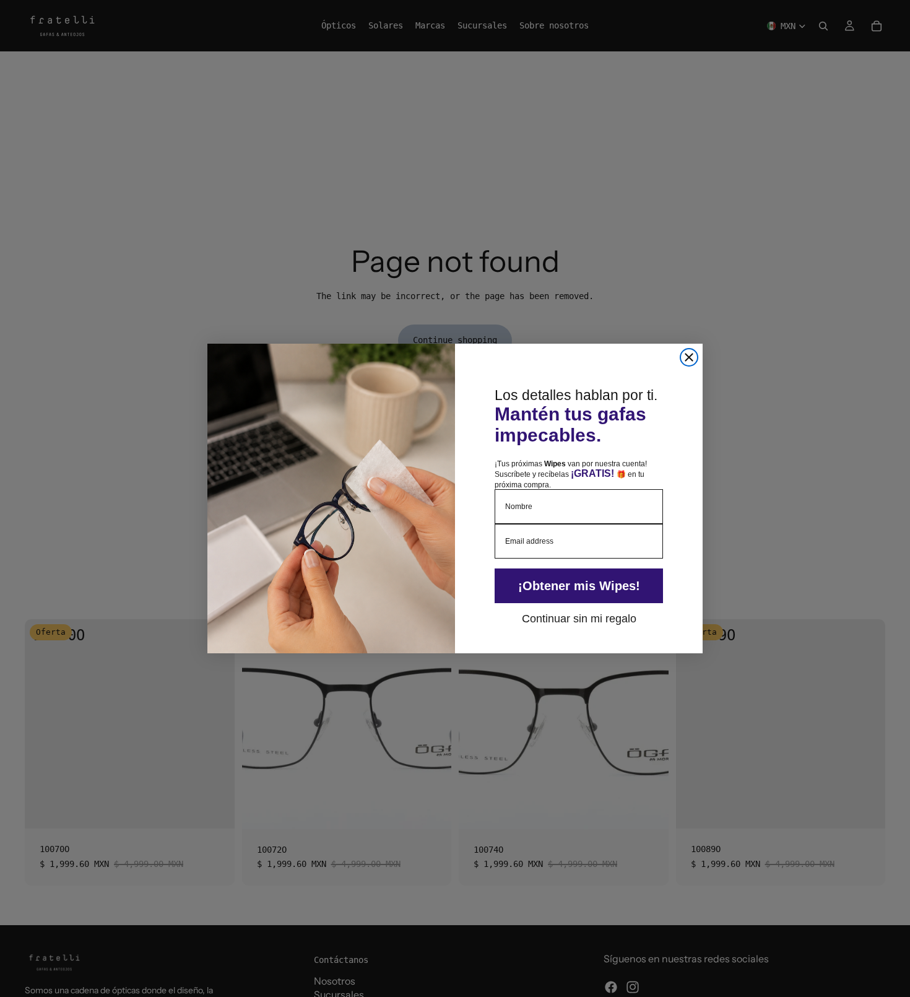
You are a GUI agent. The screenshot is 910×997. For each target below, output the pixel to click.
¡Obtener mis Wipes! (579, 586)
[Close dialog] (689, 357)
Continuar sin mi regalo (579, 618)
